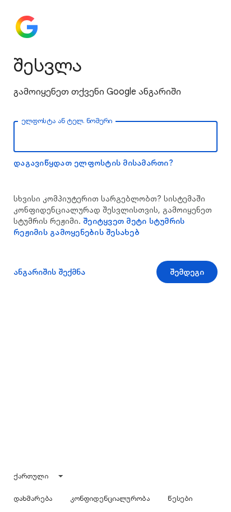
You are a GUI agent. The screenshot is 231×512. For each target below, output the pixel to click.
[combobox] (38, 476)
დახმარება (32, 498)
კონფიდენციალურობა (110, 498)
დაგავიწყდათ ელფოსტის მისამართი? (93, 163)
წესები (180, 498)
